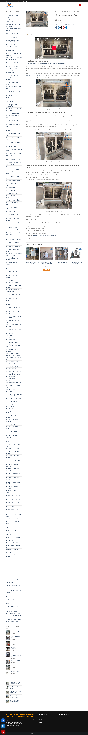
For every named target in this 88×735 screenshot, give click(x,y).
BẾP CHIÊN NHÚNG (11, 559)
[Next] (82, 260)
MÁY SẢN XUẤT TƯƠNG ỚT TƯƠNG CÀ (13, 334)
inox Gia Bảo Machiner (37, 170)
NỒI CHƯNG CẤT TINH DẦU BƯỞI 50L (13, 469)
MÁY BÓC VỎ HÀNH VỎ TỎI (13, 75)
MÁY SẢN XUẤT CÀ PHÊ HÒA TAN (13, 330)
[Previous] (26, 260)
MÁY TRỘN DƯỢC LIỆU (12, 401)
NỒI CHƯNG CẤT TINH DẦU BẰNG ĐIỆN (13, 465)
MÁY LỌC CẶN (9, 166)
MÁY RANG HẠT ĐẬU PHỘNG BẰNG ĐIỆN (13, 233)
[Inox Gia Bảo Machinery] (11, 5)
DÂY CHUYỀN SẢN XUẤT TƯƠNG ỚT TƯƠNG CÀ (12, 67)
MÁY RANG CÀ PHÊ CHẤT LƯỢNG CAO (13, 215)
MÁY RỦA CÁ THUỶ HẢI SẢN (13, 246)
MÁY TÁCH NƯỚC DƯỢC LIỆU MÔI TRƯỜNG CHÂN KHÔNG (12, 378)
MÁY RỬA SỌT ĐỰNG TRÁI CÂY (13, 308)
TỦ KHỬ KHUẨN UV (11, 599)
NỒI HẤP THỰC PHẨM (12, 565)
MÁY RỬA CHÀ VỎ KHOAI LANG (12, 250)
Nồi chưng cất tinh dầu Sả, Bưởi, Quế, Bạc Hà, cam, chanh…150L (47, 263)
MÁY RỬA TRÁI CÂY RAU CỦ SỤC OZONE (13, 317)
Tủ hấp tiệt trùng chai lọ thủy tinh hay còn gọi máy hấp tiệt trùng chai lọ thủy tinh (45, 63)
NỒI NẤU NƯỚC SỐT (11, 512)
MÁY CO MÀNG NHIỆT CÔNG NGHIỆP (13, 129)
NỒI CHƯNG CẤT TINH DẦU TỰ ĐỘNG (13, 487)
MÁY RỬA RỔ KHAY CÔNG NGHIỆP (13, 303)
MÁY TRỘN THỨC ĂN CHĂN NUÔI (13, 411)
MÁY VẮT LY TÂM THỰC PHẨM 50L (12, 436)
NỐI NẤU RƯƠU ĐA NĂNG (13, 519)
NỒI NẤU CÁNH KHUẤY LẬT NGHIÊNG (13, 503)
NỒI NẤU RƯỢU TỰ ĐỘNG (13, 537)
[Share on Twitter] (59, 27)
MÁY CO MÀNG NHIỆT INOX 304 (13, 134)
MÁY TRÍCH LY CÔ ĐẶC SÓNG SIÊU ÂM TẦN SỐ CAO (14, 395)
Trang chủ (58, 11)
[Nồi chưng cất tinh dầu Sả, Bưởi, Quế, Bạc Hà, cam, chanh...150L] (46, 253)
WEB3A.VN (57, 733)
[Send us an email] (78, 1)
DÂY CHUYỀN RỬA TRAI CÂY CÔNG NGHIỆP (13, 49)
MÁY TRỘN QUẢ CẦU (11, 404)
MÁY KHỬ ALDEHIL (11, 146)
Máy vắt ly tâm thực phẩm (61, 262)
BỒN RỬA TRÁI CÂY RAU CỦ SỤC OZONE (13, 25)
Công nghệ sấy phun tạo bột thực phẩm (15, 696)
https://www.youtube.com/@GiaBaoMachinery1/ (44, 235)
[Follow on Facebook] (76, 1)
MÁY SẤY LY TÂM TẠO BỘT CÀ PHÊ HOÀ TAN (13, 339)
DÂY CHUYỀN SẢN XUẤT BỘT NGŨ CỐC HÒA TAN (14, 58)
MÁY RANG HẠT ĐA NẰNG (13, 230)
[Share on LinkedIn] (66, 27)
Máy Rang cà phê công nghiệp (15, 687)
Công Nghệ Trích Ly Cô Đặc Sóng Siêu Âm (15, 683)
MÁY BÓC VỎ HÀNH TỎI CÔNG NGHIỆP (12, 71)
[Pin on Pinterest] (64, 27)
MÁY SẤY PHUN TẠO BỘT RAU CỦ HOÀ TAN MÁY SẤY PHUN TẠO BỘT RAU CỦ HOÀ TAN (13, 356)
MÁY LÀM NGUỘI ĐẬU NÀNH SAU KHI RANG (13, 154)
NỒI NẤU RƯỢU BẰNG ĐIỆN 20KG (13, 515)
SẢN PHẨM (35, 5)
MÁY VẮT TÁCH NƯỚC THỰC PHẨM (14, 445)
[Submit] (80, 5)
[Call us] (79, 1)
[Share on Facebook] (56, 27)
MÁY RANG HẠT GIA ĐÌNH (12, 237)
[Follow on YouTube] (80, 1)
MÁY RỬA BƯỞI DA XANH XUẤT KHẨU (12, 243)
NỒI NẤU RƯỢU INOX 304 (12, 530)
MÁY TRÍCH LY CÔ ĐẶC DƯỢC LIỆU (12, 390)
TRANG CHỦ (22, 5)
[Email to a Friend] (61, 27)
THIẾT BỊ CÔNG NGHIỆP (12, 580)
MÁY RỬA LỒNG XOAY (12, 282)
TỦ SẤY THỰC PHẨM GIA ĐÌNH (12, 602)
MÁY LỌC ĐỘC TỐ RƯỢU (12, 169)
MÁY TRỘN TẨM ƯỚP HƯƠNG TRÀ (11, 407)
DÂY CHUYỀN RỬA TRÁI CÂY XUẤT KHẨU (13, 54)
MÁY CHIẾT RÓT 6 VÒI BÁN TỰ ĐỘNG (13, 92)
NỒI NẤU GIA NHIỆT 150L (12, 509)
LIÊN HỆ (48, 5)
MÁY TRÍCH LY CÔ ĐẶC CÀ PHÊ (13, 386)
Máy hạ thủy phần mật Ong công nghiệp (76, 263)
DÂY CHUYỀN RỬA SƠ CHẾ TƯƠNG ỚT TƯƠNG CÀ (13, 45)
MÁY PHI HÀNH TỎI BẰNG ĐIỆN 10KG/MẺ (12, 208)
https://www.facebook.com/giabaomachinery (43, 238)
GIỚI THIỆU (29, 5)
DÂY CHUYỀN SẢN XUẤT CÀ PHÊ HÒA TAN (13, 63)
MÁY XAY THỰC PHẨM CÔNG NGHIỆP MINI (13, 461)
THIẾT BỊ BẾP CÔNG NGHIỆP (11, 555)
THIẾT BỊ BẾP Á (10, 569)
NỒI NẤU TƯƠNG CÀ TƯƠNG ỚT (13, 546)
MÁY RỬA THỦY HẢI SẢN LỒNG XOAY (12, 312)
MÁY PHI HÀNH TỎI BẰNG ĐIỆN (12, 203)
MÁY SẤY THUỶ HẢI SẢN (12, 368)
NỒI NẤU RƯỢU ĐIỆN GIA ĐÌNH (12, 522)
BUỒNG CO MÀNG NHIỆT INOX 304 (12, 34)
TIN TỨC (42, 5)
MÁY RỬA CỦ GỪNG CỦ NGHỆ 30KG (12, 259)
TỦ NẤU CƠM (10, 573)
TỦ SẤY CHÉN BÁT (11, 575)
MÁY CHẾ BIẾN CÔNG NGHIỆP (11, 79)
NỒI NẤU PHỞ (10, 567)
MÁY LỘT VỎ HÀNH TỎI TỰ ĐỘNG (13, 196)
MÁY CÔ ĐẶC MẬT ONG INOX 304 (13, 125)
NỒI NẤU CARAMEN (11, 506)
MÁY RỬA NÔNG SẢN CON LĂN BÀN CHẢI (13, 290)
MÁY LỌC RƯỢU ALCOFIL (12, 190)
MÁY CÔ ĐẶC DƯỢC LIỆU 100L (12, 116)
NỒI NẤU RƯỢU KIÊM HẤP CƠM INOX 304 (13, 534)
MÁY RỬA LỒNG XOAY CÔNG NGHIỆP (13, 286)
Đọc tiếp (32, 268)
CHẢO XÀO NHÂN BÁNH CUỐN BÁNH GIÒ (12, 41)
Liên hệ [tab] (32, 34)
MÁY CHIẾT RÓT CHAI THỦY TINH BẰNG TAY (13, 100)
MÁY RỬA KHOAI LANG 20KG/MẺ (12, 276)
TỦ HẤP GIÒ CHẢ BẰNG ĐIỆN (13, 588)
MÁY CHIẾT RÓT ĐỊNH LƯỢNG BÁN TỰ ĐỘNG (12, 105)
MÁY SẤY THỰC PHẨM (12, 366)
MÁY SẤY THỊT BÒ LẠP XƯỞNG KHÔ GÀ (12, 362)
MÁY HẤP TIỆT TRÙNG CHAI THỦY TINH (13, 143)
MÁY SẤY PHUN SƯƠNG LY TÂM (13, 346)
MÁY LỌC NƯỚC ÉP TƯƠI (13, 180)
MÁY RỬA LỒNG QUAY (12, 280)
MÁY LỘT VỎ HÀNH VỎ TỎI (13, 200)
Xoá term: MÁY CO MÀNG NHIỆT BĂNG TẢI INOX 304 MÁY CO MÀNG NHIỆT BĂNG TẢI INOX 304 (13, 614)
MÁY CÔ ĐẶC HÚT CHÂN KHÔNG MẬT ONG (12, 121)
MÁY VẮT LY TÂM (10, 424)
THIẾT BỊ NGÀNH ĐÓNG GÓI (13, 585)
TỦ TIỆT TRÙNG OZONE (12, 606)
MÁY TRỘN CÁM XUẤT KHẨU (13, 398)
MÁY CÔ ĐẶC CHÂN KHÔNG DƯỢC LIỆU (13, 109)
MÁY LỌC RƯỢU (10, 187)
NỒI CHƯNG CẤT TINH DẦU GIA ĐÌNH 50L (13, 474)
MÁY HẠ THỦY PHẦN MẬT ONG (13, 138)
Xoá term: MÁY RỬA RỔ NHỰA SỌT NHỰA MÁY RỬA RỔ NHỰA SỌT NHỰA (13, 621)
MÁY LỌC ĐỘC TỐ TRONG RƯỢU (13, 172)
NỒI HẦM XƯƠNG (11, 563)
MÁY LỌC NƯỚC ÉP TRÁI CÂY (12, 177)
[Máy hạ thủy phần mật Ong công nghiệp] (75, 253)
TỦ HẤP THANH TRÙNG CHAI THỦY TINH (13, 591)
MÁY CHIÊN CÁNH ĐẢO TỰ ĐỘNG (13, 83)
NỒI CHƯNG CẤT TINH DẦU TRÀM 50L (13, 483)
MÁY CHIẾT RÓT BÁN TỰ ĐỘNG (12, 96)
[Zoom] (27, 25)
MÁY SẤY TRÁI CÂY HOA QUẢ (14, 371)
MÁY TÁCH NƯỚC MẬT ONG (13, 382)
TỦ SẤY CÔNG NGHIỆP (12, 577)
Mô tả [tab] (28, 34)
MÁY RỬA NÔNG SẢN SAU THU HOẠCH (13, 295)
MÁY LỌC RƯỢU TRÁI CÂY (13, 193)
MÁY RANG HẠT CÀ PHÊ (12, 227)
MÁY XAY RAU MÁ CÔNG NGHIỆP (12, 456)
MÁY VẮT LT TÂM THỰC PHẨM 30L (12, 420)
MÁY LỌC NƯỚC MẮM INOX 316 (13, 184)
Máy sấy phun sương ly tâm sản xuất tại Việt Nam (15, 702)
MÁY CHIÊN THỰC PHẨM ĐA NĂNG (13, 87)
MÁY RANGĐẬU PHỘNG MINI (13, 239)
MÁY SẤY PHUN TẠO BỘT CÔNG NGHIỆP (12, 350)
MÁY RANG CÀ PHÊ (11, 211)
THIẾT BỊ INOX (9, 582)
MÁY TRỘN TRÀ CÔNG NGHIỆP (12, 416)
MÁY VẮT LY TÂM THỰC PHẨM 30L (12, 432)
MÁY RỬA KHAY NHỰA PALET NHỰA (14, 267)
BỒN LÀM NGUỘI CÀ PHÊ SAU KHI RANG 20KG (14, 20)
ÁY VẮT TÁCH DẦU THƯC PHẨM (12, 16)
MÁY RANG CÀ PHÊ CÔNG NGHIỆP (13, 219)
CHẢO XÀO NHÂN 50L (11, 37)
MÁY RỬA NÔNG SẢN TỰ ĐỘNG (12, 299)
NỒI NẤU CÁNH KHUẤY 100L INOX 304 (13, 496)
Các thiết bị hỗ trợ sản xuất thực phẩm (15, 692)
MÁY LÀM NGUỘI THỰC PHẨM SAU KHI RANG (14, 163)
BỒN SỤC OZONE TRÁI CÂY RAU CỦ (13, 29)
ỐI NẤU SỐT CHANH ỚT (12, 549)
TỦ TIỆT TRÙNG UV (11, 609)
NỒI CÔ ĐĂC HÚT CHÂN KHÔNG (12, 491)
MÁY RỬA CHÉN (11, 561)
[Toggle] (21, 79)
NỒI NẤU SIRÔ (9, 540)
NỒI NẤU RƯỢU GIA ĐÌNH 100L (12, 526)
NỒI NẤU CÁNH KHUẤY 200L (13, 499)
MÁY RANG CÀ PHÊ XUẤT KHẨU (13, 223)
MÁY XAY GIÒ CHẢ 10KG (12, 448)
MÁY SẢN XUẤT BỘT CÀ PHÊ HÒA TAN (13, 325)
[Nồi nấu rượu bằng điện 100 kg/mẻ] (32, 253)
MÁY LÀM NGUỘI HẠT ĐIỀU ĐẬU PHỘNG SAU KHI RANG (13, 158)
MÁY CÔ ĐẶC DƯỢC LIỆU (12, 113)
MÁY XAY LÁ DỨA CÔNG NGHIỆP (12, 452)
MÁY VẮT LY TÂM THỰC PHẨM (12, 427)
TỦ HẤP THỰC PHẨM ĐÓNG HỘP (13, 595)
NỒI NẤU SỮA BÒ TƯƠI (12, 542)
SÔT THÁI (8, 552)
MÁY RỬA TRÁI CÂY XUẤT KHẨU (13, 321)
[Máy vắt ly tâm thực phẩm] (61, 253)
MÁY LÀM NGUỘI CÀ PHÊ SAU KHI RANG (14, 150)
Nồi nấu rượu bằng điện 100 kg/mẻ (32, 263)
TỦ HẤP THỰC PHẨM (12, 571)
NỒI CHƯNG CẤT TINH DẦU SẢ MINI (13, 478)
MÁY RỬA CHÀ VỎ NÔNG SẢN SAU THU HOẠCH (14, 254)
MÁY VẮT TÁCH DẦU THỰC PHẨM (13, 440)
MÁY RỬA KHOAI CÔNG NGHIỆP (12, 272)
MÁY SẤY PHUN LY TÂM (12, 342)
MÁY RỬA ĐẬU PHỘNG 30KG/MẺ (12, 263)
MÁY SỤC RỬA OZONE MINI (13, 374)
